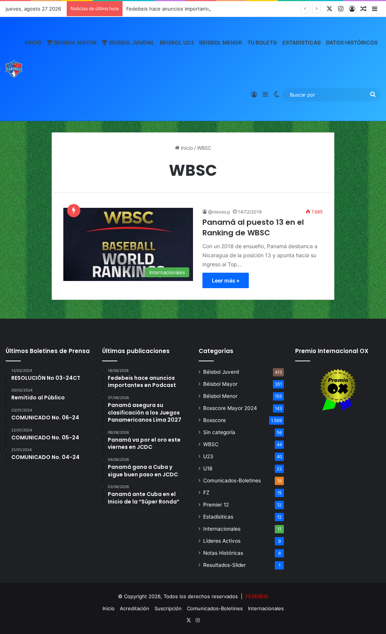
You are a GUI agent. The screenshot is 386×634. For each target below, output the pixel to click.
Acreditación (134, 608)
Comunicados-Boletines (232, 480)
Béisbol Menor (220, 42)
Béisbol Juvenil (221, 372)
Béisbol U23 (177, 42)
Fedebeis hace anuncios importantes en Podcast (183, 9)
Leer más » (225, 280)
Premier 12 (216, 505)
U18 (207, 468)
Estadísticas (301, 42)
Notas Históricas (223, 553)
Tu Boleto (262, 42)
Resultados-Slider (224, 565)
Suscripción (168, 608)
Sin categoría (219, 432)
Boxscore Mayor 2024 (230, 408)
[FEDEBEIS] (14, 69)
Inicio (33, 42)
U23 (208, 456)
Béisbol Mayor (220, 384)
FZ (206, 493)
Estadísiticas (218, 517)
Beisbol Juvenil (131, 42)
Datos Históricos (352, 42)
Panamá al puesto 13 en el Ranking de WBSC (253, 227)
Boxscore (214, 420)
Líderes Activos (221, 541)
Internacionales (221, 529)
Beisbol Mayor (74, 42)
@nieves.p (219, 212)
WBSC (211, 444)
